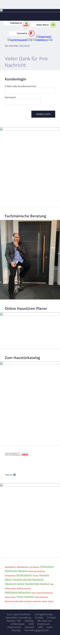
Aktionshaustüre (22, 567)
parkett (44, 601)
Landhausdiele (10, 588)
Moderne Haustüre (24, 588)
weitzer (51, 601)
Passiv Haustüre (25, 596)
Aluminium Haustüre (16, 570)
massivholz (36, 601)
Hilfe (40, 627)
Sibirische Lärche (11, 601)
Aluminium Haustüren (36, 571)
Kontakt (39, 617)
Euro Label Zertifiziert (19, 614)
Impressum (43, 623)
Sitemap (29, 620)
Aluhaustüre (47, 566)
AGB (30, 623)
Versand (29, 627)
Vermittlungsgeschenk (36, 630)
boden (20, 601)
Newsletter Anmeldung (18, 617)
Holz (52, 584)
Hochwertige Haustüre (37, 583)
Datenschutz (14, 627)
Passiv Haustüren (41, 597)
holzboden (28, 601)
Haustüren (38, 579)
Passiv (33, 592)
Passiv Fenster (10, 597)
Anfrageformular (44, 614)
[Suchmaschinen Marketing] (10, 475)
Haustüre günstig (22, 579)
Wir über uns (44, 620)
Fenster (35, 575)
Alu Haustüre (35, 567)
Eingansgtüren (24, 575)
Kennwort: (10, 97)
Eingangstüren (10, 575)
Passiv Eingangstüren (45, 592)
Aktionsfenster (10, 567)
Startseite (25, 45)
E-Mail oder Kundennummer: (21, 86)
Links (49, 627)
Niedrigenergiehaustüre (18, 592)
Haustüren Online (14, 583)
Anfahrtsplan (17, 623)
